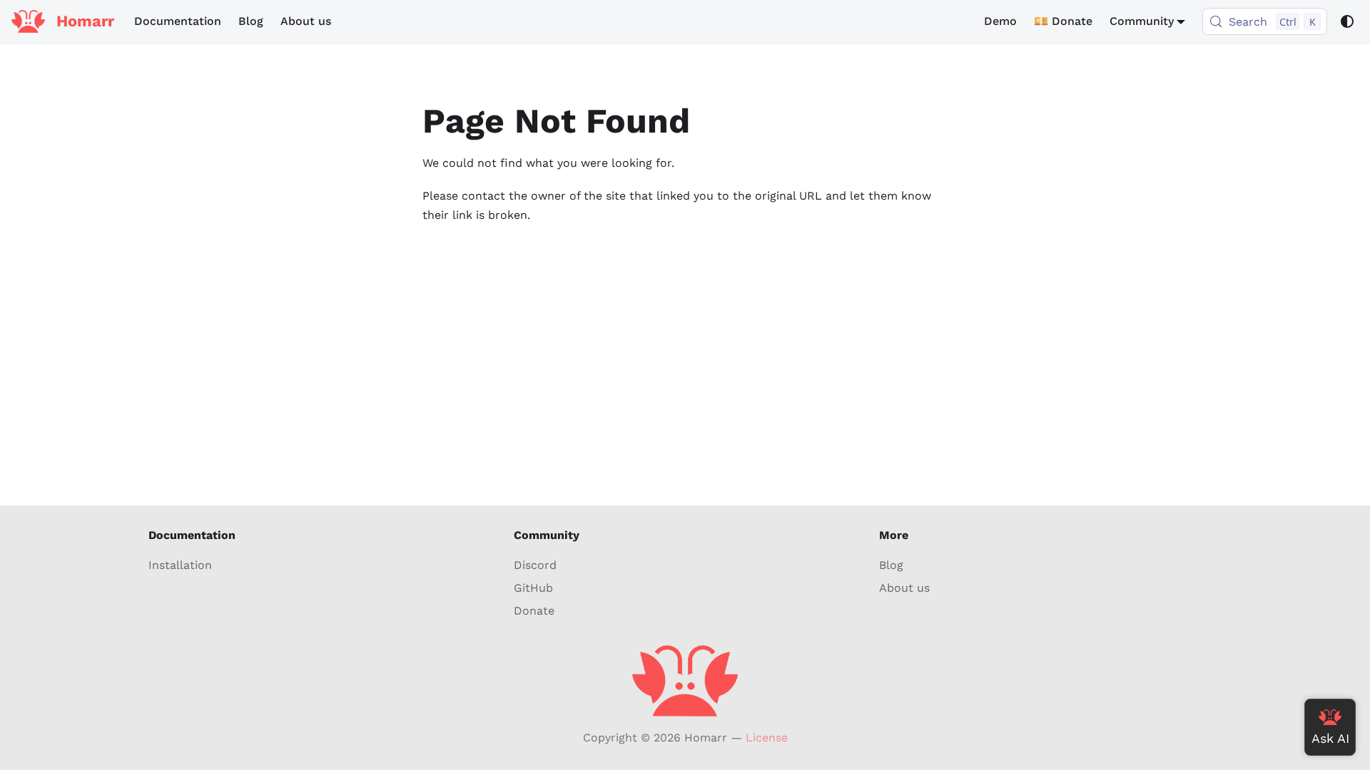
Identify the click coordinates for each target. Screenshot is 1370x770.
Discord (535, 565)
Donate (534, 610)
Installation (180, 565)
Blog (250, 21)
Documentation (177, 21)
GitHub (533, 588)
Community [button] (1142, 21)
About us (305, 21)
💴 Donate (1063, 21)
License (767, 737)
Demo (1000, 21)
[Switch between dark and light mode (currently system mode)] (1347, 21)
